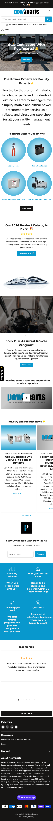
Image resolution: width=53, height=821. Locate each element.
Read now (17, 493)
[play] (26, 397)
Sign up (40, 554)
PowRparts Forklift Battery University (16, 739)
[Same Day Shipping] (12, 582)
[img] (24, 804)
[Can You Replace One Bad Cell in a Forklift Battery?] (18, 437)
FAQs (3, 744)
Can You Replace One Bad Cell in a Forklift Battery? (18, 459)
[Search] (48, 19)
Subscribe (26, 59)
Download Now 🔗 (26, 253)
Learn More (26, 365)
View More (26, 208)
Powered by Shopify (26, 817)
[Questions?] (38, 619)
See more (25, 515)
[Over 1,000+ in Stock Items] (38, 582)
